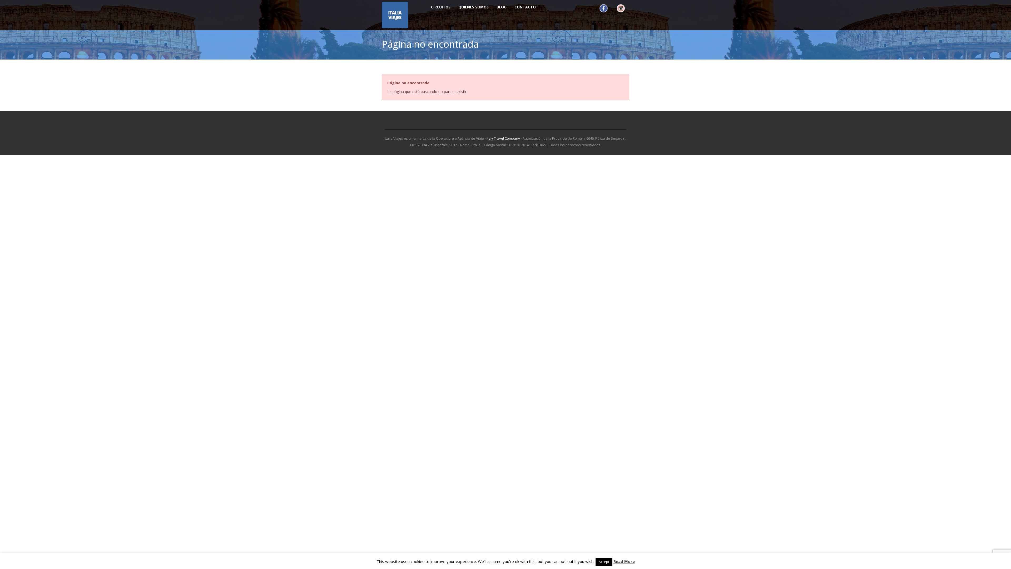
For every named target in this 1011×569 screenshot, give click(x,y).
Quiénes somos (473, 6)
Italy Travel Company (503, 138)
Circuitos (440, 6)
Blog (502, 6)
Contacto (525, 6)
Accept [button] (604, 561)
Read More (624, 561)
